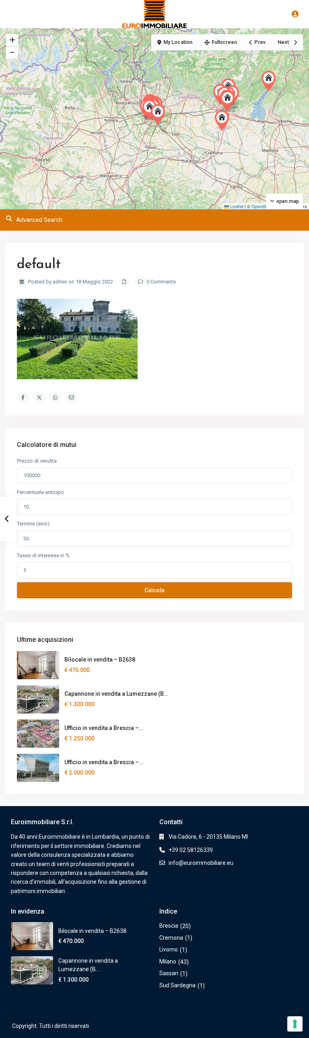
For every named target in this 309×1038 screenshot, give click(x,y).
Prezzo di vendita (37, 461)
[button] (224, 120)
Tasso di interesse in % (43, 555)
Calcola (154, 590)
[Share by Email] (71, 397)
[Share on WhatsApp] (55, 397)
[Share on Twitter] (39, 397)
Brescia (168, 925)
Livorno (168, 949)
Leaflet (236, 206)
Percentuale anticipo (40, 492)
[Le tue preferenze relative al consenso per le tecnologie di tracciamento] (295, 1024)
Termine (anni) (33, 524)
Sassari (168, 973)
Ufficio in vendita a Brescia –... (104, 728)
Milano (167, 961)
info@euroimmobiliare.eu (201, 863)
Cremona (171, 938)
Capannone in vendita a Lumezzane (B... (116, 694)
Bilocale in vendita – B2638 (99, 659)
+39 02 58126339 (191, 850)
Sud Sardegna (177, 985)
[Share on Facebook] (23, 397)
